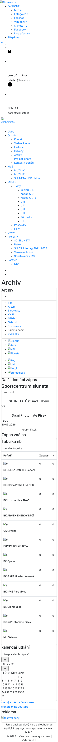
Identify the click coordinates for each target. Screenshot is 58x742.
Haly (17, 228)
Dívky (11, 232)
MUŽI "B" (19, 174)
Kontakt (19, 139)
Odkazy (19, 151)
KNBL (11, 314)
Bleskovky (14, 310)
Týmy (17, 186)
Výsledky (13, 333)
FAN (14, 6)
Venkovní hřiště (23, 252)
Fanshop (19, 17)
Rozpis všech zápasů (16, 654)
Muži (11, 166)
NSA (16, 263)
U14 (23, 205)
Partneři (12, 260)
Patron (18, 244)
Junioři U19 (27, 189)
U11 (23, 213)
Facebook (20, 29)
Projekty (13, 236)
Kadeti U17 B (28, 197)
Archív (18, 154)
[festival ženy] (10, 717)
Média (18, 10)
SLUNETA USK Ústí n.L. (28, 178)
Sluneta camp (16, 330)
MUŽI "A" (19, 170)
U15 (23, 201)
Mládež (12, 182)
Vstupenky (20, 21)
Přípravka (26, 217)
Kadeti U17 (27, 193)
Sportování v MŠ (24, 256)
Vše (10, 302)
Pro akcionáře (22, 158)
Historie (19, 147)
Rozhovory (14, 326)
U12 (23, 209)
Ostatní (12, 322)
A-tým (11, 306)
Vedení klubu (22, 143)
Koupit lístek (29, 429)
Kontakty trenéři (24, 162)
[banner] (14, 43)
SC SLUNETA (22, 240)
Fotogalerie (21, 14)
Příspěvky (14, 37)
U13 (23, 221)
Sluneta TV (20, 25)
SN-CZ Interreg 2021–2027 (30, 248)
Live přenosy (22, 33)
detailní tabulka (13, 448)
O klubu (12, 135)
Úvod (11, 131)
